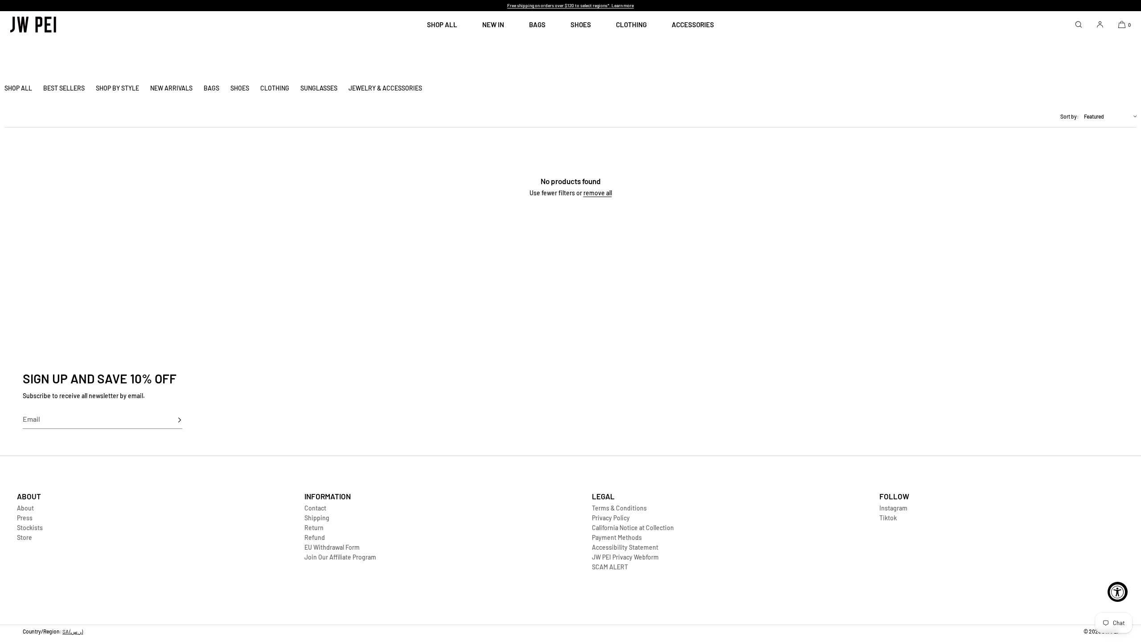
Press (25, 518)
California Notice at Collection (633, 527)
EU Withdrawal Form (332, 547)
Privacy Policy (611, 518)
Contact (315, 508)
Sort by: (1069, 116)
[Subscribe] (171, 420)
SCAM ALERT (610, 567)
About (25, 508)
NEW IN (493, 25)
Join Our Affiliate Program (340, 557)
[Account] (1100, 24)
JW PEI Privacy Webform (625, 557)
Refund (314, 537)
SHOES (580, 25)
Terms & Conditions (619, 508)
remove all (597, 193)
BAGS (537, 25)
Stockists (30, 527)
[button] (1078, 24)
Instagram (893, 508)
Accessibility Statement (625, 547)
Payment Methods (617, 537)
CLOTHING (631, 25)
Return (314, 527)
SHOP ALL (442, 25)
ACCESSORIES (693, 25)
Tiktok (888, 518)
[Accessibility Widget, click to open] (1118, 592)
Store (24, 537)
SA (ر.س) (72, 631)
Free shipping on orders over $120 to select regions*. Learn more (570, 5)
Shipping (316, 518)
